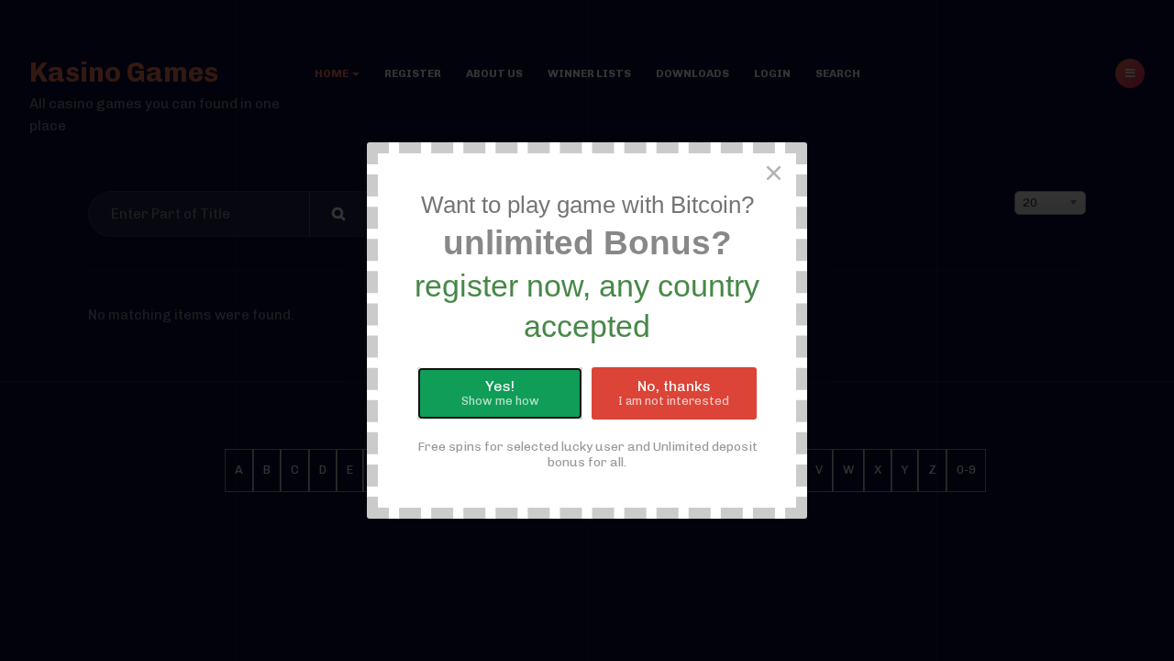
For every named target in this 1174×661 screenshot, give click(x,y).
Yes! (500, 393)
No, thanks (673, 393)
